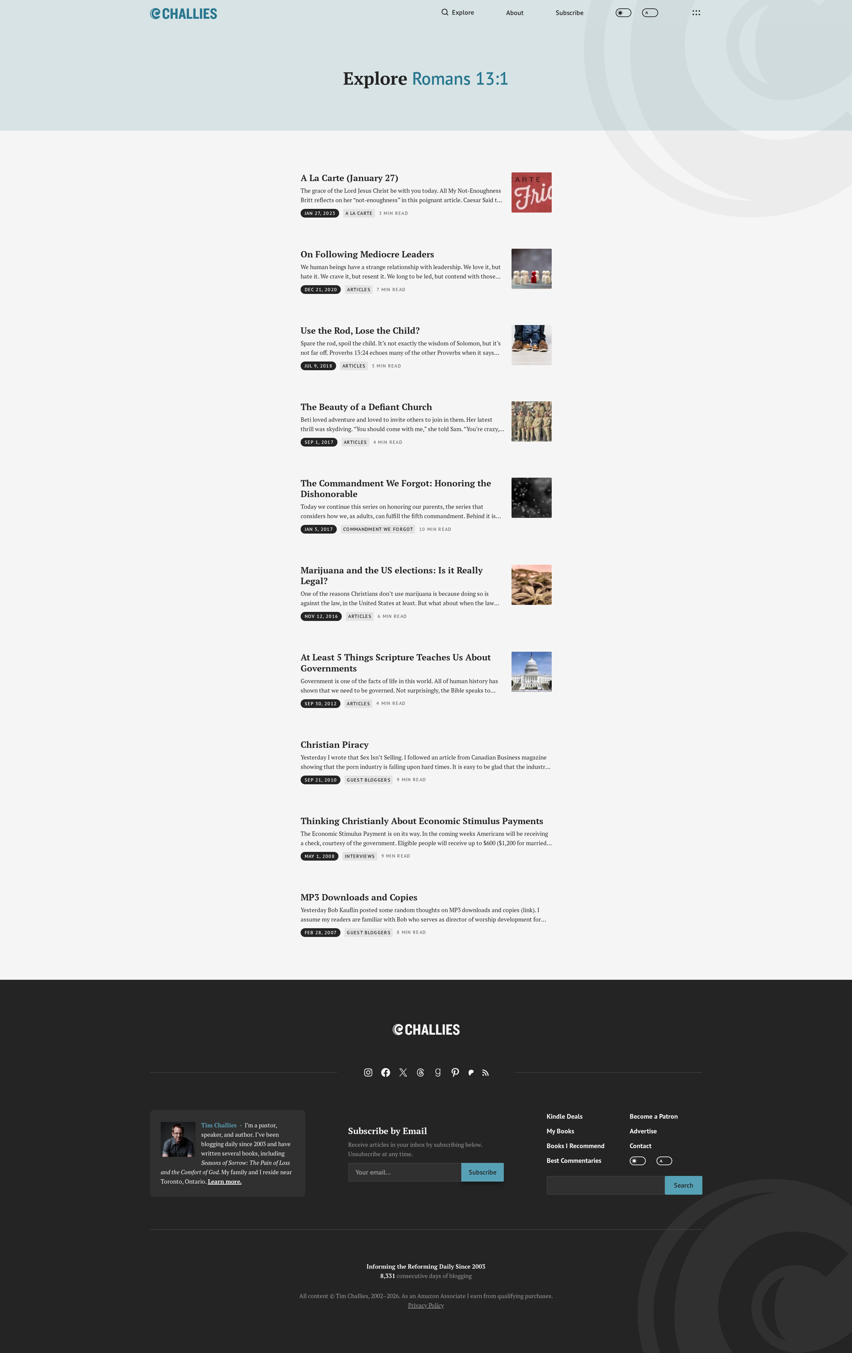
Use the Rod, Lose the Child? (360, 330)
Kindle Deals (565, 1116)
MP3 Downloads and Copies (359, 897)
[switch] (624, 12)
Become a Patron (654, 1116)
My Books (560, 1131)
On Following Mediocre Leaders (367, 254)
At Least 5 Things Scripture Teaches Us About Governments (396, 662)
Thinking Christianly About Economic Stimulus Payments (422, 820)
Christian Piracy (335, 744)
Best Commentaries (574, 1160)
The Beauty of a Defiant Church (366, 406)
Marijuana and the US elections (392, 575)
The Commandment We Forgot (396, 488)
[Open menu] (696, 13)
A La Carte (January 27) (349, 177)
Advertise (643, 1131)
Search (683, 1185)
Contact (640, 1145)
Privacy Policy (426, 1305)
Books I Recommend (576, 1145)
